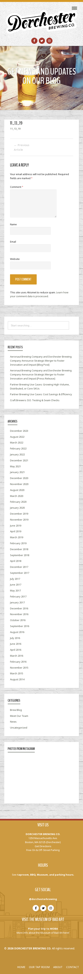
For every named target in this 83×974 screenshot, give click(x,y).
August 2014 (17, 679)
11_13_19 (15, 128)
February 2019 (18, 543)
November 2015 (19, 667)
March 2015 (16, 673)
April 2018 (15, 561)
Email (13, 241)
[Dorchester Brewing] (41, 19)
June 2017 (15, 584)
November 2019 (19, 519)
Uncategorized (18, 727)
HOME (21, 967)
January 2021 (17, 472)
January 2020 (17, 507)
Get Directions (43, 846)
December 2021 (19, 460)
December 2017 (19, 567)
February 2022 (18, 448)
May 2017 (15, 590)
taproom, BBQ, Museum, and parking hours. (45, 874)
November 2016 (19, 614)
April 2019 (15, 531)
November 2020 (19, 484)
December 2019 (19, 513)
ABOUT (58, 967)
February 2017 (18, 596)
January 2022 (17, 454)
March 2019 (16, 537)
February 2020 (18, 501)
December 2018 (19, 549)
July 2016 (15, 638)
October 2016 (17, 620)
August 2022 (17, 436)
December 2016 (19, 608)
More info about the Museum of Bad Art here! (43, 932)
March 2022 (16, 442)
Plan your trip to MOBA (43, 928)
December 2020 (19, 478)
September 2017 (19, 573)
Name (13, 224)
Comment (16, 187)
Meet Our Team (19, 716)
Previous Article (21, 147)
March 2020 (16, 496)
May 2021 (15, 466)
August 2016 (17, 632)
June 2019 (15, 525)
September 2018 (19, 555)
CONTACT (72, 967)
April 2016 (15, 649)
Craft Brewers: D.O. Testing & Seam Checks (34, 400)
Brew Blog (16, 710)
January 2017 (17, 602)
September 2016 (19, 626)
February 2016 (18, 661)
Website (15, 259)
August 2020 (17, 490)
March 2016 (16, 655)
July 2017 (15, 579)
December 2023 (19, 431)
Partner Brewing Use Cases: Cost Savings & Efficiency (41, 394)
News (13, 721)
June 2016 (15, 643)
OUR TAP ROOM (39, 967)
